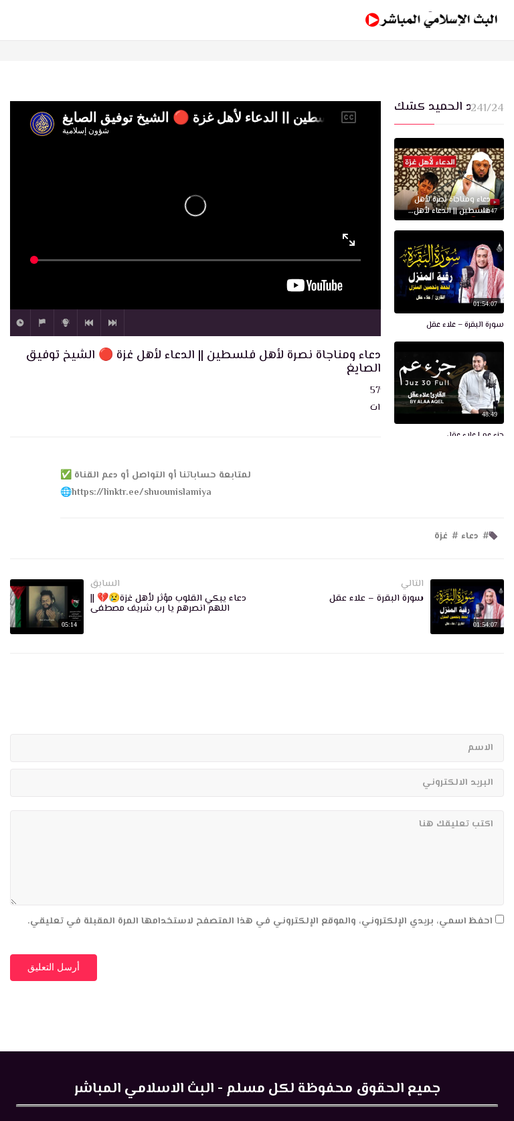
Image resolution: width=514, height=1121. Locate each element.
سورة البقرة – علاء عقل (465, 325)
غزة (441, 536)
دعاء (470, 536)
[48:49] (449, 383)
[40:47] (449, 179)
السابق (89, 322)
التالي (112, 322)
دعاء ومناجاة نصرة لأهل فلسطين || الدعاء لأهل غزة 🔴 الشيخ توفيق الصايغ (452, 206)
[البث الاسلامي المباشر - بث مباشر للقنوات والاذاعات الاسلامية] (431, 20)
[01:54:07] (449, 272)
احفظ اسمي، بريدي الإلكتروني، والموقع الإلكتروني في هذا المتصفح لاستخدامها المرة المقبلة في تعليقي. (260, 921)
